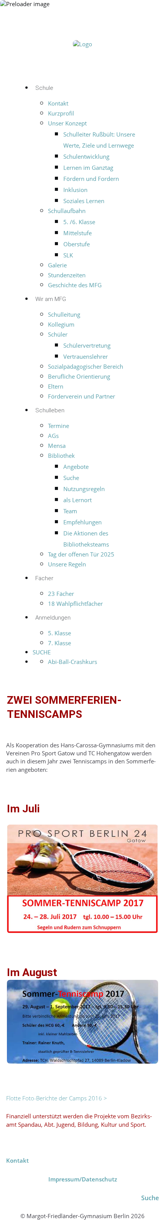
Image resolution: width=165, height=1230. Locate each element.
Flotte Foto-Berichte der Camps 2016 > (56, 1098)
